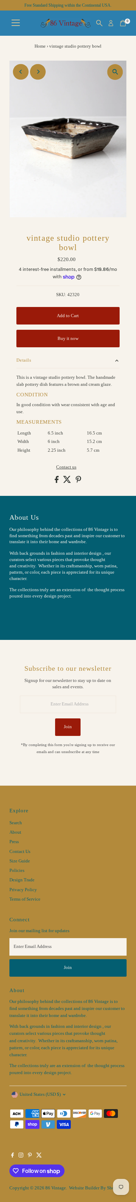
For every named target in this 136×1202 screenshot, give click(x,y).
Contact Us (19, 851)
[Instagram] (21, 1156)
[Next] (38, 72)
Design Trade (22, 879)
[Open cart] (123, 23)
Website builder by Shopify (95, 1188)
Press (14, 841)
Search (15, 822)
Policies (16, 870)
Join (68, 726)
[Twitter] (39, 1156)
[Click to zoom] (115, 72)
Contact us (66, 467)
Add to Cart (68, 315)
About (15, 832)
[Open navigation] (15, 23)
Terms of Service (24, 899)
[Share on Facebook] (57, 481)
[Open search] (99, 23)
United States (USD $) (40, 1094)
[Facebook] (12, 1156)
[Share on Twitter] (67, 481)
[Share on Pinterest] (78, 481)
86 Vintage (55, 1188)
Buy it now (68, 338)
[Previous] (21, 72)
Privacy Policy (23, 889)
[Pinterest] (29, 1156)
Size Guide (19, 861)
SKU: (61, 294)
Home (40, 46)
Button (23, 613)
